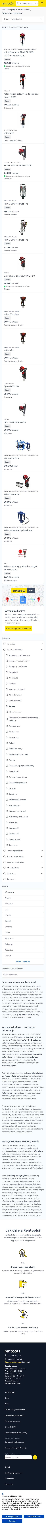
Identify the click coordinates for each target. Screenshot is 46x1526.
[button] (23, 51)
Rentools (5, 10)
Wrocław (9, 903)
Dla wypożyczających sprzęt (16, 1448)
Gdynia (8, 955)
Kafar (5, 974)
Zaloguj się (9, 1484)
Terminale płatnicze (12, 1421)
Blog (6, 1404)
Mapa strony (10, 1392)
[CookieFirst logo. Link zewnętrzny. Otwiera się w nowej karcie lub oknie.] (3, 1494)
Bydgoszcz (9, 938)
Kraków (8, 898)
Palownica (13, 974)
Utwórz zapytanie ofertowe (18, 628)
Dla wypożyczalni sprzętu (14, 1442)
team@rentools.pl (15, 1359)
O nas (7, 1398)
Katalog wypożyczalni (13, 1473)
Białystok (9, 944)
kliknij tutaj (17, 1362)
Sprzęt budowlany (17, 10)
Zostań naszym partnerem (15, 1410)
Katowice (9, 950)
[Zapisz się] (35, 1457)
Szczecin (8, 927)
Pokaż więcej (23, 961)
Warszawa (9, 892)
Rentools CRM (10, 1427)
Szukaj (7, 1467)
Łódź (7, 909)
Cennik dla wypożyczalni (14, 1415)
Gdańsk (8, 921)
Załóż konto (9, 1479)
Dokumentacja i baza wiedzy (16, 1433)
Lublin (7, 932)
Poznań (8, 915)
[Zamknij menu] (42, 3)
